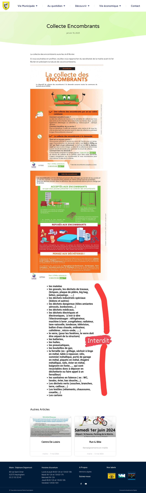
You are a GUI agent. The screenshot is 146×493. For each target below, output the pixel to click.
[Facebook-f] (81, 484)
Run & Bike (95, 442)
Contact (135, 5)
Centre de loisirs (51, 442)
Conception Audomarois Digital (128, 490)
